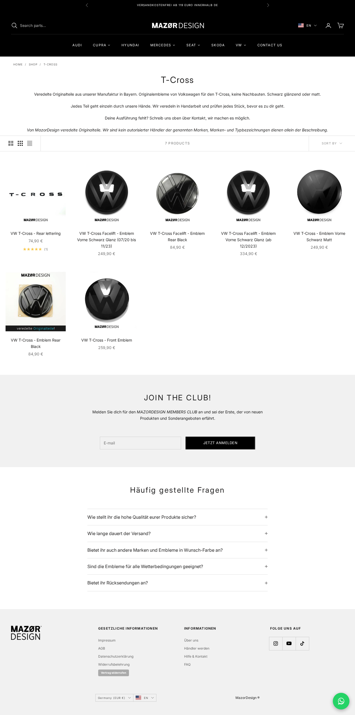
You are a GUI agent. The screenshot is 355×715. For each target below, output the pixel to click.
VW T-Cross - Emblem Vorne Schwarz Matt (319, 236)
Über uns (191, 640)
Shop (33, 64)
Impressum (107, 640)
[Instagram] (275, 643)
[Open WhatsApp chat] (341, 701)
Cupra (99, 45)
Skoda (218, 45)
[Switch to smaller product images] (20, 143)
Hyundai (130, 45)
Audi (77, 45)
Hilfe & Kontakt (195, 656)
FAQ (187, 664)
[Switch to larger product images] (10, 143)
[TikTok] (302, 643)
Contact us (270, 45)
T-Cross (50, 64)
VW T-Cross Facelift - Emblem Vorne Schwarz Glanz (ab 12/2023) (248, 239)
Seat (191, 45)
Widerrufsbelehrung (114, 664)
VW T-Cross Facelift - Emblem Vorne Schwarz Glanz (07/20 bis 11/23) (106, 239)
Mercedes (160, 45)
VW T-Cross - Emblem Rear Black (35, 343)
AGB (101, 648)
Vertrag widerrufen (113, 672)
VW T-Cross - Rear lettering (36, 233)
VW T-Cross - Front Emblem (106, 340)
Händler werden (196, 648)
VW (239, 45)
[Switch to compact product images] (29, 143)
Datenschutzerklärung (115, 656)
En (308, 25)
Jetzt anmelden (220, 443)
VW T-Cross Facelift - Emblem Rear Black (177, 236)
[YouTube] (289, 643)
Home (18, 64)
